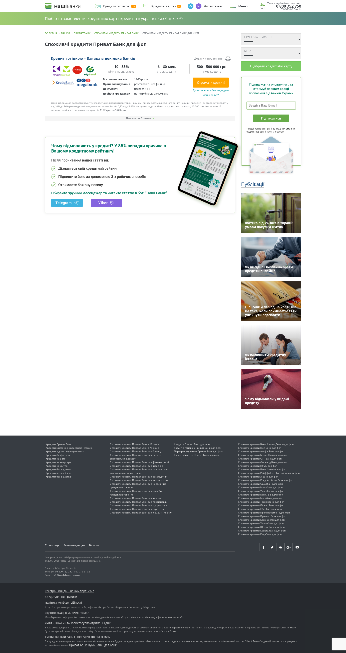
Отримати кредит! (211, 82)
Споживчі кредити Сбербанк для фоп (260, 509)
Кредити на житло (56, 466)
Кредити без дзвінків (58, 473)
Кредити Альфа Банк (58, 455)
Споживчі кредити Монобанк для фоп (260, 487)
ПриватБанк (82, 33)
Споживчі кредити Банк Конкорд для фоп (262, 469)
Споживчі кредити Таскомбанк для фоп (261, 501)
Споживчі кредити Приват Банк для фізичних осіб (139, 462)
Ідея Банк (110, 645)
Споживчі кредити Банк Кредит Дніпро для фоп (266, 444)
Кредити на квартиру (58, 462)
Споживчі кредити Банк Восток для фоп (261, 519)
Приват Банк (78, 645)
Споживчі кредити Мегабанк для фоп (260, 498)
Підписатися (271, 118)
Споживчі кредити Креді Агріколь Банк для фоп (265, 480)
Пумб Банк (95, 645)
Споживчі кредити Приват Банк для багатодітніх (138, 476)
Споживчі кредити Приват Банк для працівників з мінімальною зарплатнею (139, 471)
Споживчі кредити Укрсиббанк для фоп (261, 491)
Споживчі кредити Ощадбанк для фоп (260, 484)
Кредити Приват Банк (58, 444)
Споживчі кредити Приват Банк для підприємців (138, 505)
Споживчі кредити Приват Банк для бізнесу (135, 451)
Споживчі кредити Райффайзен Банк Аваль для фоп (269, 473)
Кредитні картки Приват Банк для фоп (196, 455)
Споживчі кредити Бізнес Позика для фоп (262, 455)
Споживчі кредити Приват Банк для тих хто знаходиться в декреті (135, 456)
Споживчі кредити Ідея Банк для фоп (259, 448)
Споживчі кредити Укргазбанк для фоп (261, 523)
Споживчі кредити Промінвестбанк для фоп (264, 512)
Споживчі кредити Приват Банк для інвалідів (136, 466)
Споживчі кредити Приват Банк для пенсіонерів (138, 501)
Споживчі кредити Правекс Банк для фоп (262, 516)
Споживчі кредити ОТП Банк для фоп (260, 458)
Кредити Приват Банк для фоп (192, 444)
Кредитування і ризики (61, 597)
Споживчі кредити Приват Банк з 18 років (134, 444)
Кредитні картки (163, 6)
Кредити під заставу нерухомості (65, 451)
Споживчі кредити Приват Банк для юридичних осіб (141, 512)
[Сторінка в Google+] (289, 547)
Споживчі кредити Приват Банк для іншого (135, 498)
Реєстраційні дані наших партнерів (69, 591)
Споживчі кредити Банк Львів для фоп (260, 494)
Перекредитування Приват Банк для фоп (198, 451)
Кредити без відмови (58, 469)
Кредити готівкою (116, 6)
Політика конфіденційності (63, 602)
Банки (65, 33)
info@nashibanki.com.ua (66, 575)
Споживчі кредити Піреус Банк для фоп (261, 505)
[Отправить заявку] (75, 76)
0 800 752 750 (288, 6)
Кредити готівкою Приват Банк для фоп (197, 448)
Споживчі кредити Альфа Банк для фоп (261, 451)
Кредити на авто (55, 458)
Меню (242, 6)
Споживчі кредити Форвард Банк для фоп (262, 462)
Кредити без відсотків (58, 476)
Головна (51, 33)
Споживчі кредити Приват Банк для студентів (137, 509)
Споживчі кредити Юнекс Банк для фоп (261, 527)
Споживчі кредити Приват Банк (116, 33)
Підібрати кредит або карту (271, 66)
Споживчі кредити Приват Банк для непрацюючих (140, 480)
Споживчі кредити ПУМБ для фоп (257, 466)
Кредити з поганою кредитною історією (69, 448)
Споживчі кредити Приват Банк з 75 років (134, 448)
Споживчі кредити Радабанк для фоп (260, 534)
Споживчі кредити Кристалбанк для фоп (262, 530)
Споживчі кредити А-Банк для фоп (258, 476)
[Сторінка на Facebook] (263, 547)
